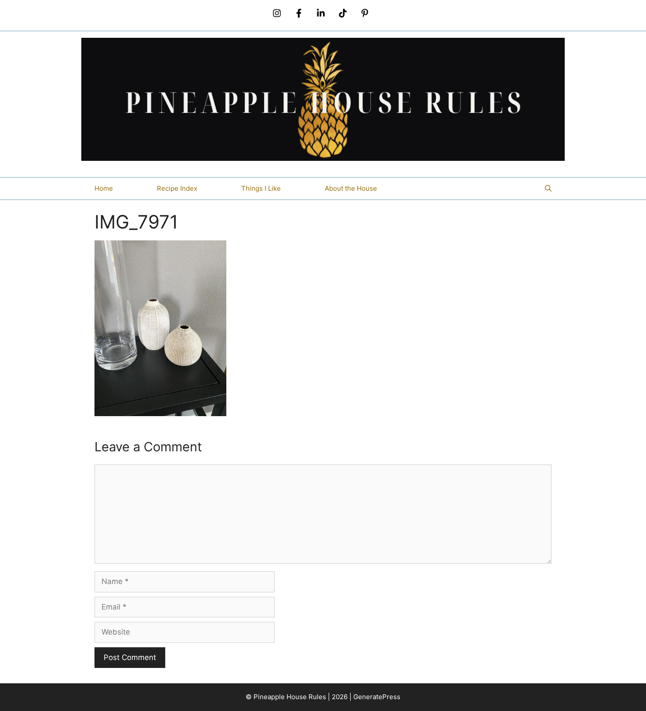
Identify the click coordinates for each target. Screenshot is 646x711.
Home (103, 188)
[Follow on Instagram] (277, 13)
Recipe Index (177, 188)
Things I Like (261, 188)
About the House (351, 188)
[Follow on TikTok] (343, 13)
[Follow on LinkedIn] (321, 13)
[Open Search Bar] (548, 189)
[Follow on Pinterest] (365, 13)
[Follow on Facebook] (299, 13)
